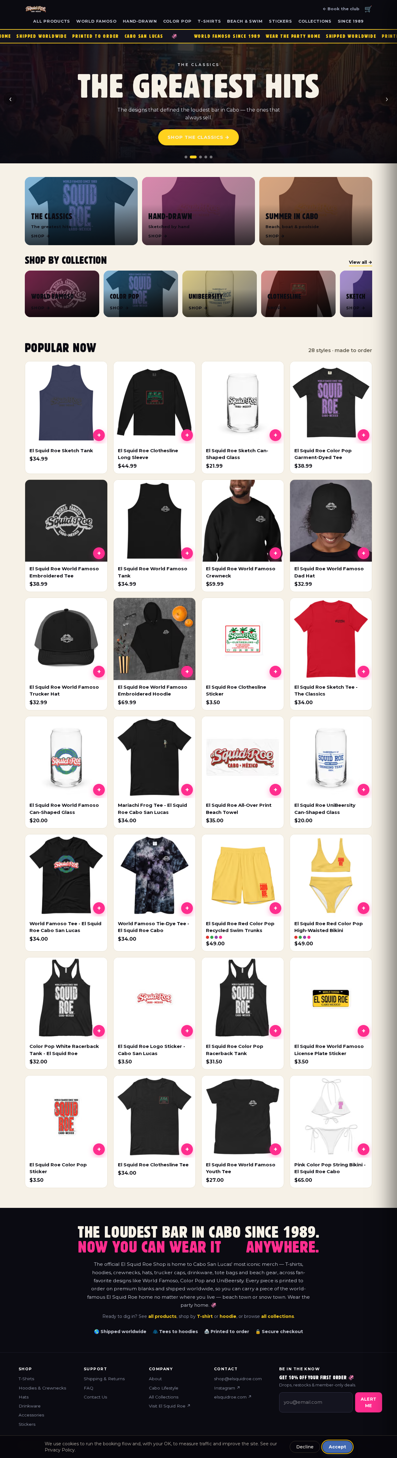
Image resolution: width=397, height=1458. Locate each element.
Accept (337, 1447)
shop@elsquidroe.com (238, 1378)
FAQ (88, 1387)
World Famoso (96, 21)
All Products (51, 21)
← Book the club (341, 8)
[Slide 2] (191, 157)
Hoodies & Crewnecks (42, 1387)
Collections (315, 21)
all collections (277, 1316)
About (155, 1378)
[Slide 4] (205, 157)
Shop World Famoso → (198, 137)
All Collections (163, 1396)
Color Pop (177, 21)
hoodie (228, 1316)
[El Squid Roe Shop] (36, 9)
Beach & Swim (245, 21)
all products (162, 1316)
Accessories (31, 1414)
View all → (360, 262)
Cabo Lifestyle (163, 1387)
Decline (305, 1447)
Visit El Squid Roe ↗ (170, 1405)
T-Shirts (209, 21)
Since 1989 (351, 21)
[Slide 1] (186, 157)
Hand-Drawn (140, 21)
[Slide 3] (198, 157)
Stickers (280, 21)
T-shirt (205, 1316)
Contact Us (95, 1396)
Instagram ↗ (227, 1387)
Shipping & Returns (104, 1378)
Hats (24, 1396)
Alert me (369, 1402)
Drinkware (30, 1405)
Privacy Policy (60, 1450)
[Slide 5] (211, 157)
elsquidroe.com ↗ (233, 1396)
